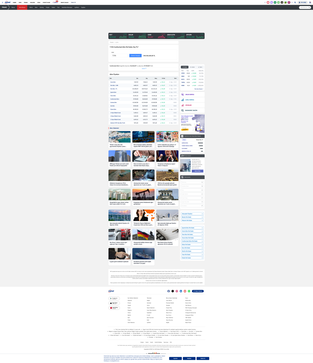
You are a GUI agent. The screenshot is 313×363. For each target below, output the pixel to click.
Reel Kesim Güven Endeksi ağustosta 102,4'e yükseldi (165, 243)
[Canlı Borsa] (278, 2)
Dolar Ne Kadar (186, 244)
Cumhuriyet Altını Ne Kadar (189, 241)
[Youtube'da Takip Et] (185, 291)
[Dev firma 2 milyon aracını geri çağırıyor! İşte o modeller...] (119, 234)
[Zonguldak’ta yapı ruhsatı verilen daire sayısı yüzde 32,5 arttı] (119, 194)
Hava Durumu (169, 320)
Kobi (148, 320)
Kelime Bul (188, 300)
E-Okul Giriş (188, 310)
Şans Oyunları (150, 317)
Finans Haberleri (164, 331)
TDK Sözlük (188, 317)
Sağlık (148, 300)
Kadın (129, 308)
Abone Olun (198, 171)
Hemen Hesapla (135, 55)
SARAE (182, 85)
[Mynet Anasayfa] (7, 2)
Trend (129, 312)
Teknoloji (149, 298)
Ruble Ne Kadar (186, 258)
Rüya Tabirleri (169, 317)
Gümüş (42, 7)
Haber (53, 7)
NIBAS (182, 76)
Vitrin (148, 305)
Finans (129, 303)
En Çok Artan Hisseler (163, 335)
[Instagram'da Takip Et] (177, 291)
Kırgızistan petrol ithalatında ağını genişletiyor (143, 203)
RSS (171, 342)
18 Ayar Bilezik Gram (115, 116)
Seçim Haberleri (151, 308)
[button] (2, 2)
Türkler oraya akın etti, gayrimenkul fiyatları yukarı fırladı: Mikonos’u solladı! (117, 145)
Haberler (130, 300)
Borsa (13, 7)
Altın (36, 7)
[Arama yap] (295, 2)
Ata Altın (112, 106)
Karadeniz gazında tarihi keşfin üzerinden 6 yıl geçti (142, 262)
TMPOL (183, 82)
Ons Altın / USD (114, 85)
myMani (77, 7)
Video (129, 320)
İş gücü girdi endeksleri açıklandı (119, 261)
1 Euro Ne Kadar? (125, 335)
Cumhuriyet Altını (114, 99)
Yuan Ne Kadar (186, 254)
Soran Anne (188, 303)
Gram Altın (113, 82)
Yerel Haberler (131, 322)
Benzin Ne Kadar (186, 217)
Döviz (31, 7)
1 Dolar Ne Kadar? (114, 335)
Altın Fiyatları (169, 310)
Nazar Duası (188, 322)
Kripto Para (169, 308)
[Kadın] (285, 2)
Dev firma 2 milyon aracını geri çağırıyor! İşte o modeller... (118, 243)
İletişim (142, 342)
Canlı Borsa (169, 300)
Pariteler (151, 337)
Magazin (130, 310)
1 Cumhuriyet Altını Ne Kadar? (189, 333)
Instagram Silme (189, 315)
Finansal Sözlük (170, 303)
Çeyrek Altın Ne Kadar (188, 228)
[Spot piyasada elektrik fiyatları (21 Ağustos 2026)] (119, 215)
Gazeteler (149, 312)
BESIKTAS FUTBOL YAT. (186, 151)
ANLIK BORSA (189, 94)
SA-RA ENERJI (184, 148)
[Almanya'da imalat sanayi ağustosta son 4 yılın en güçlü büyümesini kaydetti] (143, 175)
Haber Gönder (198, 291)
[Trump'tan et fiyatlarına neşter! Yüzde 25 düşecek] (167, 156)
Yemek (129, 305)
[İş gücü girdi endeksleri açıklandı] (119, 253)
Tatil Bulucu (188, 305)
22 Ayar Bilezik (146, 333)
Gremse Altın (113, 102)
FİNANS (4, 7)
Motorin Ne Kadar (187, 220)
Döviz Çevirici (187, 177)
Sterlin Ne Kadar (186, 251)
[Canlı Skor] (271, 2)
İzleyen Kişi (198, 139)
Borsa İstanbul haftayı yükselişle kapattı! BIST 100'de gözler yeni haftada (143, 145)
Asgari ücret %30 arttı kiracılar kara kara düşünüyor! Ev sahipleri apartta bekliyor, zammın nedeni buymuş (169, 329)
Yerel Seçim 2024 (174, 331)
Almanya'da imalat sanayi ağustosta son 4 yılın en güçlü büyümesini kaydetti (142, 184)
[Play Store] (114, 298)
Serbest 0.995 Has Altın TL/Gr (117, 123)
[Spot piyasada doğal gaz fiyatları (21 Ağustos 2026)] (167, 215)
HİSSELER (188, 105)
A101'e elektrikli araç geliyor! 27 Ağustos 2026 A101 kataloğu (167, 145)
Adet (112, 52)
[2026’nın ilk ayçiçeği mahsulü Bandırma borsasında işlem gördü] (167, 175)
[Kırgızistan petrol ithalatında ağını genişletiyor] (143, 194)
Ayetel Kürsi (188, 320)
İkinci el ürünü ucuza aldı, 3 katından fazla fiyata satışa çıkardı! (141, 164)
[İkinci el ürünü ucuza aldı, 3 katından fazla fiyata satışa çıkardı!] (143, 156)
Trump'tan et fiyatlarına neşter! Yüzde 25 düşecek (166, 164)
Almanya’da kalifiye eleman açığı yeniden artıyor (143, 243)
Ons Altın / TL (113, 89)
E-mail (148, 315)
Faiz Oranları (159, 337)
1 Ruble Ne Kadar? (137, 335)
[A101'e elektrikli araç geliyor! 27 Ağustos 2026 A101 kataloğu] (167, 137)
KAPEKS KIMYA (185, 143)
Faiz (58, 7)
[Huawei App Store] (114, 308)
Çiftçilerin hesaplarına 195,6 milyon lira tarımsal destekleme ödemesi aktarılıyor (119, 184)
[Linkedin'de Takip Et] (181, 291)
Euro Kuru (168, 315)
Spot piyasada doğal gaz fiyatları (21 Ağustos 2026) (167, 224)
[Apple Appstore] (114, 303)
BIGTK (182, 79)
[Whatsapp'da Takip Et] (189, 291)
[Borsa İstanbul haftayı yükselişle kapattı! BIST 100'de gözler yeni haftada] (143, 137)
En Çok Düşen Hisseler (149, 335)
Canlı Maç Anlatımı (151, 310)
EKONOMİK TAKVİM (191, 110)
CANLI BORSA (189, 100)
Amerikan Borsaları (67, 7)
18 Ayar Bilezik (136, 333)
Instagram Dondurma (190, 312)
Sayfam (83, 7)
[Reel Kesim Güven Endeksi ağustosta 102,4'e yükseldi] (167, 234)
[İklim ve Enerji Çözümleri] (282, 2)
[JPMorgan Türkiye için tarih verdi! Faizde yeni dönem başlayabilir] (119, 156)
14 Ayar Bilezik (126, 333)
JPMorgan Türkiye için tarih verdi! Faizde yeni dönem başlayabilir (119, 164)
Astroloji (149, 303)
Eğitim (129, 315)
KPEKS (183, 73)
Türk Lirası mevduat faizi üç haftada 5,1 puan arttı (127, 329)
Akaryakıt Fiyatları (187, 213)
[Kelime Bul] (275, 2)
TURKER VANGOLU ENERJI (187, 145)
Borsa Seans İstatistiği (171, 298)
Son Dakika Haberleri (133, 298)
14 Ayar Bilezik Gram (115, 112)
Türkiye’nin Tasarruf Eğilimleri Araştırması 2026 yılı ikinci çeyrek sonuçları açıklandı (143, 224)
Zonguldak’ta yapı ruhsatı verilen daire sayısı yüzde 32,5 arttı (119, 203)
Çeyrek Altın (113, 92)
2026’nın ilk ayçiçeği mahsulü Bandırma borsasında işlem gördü (167, 184)
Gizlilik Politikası (158, 342)
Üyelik (151, 342)
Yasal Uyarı (166, 342)
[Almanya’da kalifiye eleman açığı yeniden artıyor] (143, 234)
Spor (129, 317)
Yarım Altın (113, 95)
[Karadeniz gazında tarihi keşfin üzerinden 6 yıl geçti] (143, 253)
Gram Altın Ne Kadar (188, 231)
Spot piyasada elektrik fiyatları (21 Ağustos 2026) (119, 224)
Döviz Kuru (198, 335)
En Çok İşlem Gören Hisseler (178, 335)
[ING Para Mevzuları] (289, 2)
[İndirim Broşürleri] (268, 2)
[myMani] (55, 2)
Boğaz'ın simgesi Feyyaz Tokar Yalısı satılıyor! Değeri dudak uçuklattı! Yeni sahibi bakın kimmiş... (133, 331)
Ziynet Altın (113, 109)
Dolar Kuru (169, 312)
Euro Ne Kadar (186, 248)
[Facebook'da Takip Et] (168, 291)
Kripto (47, 7)
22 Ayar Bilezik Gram (115, 119)
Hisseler (168, 305)
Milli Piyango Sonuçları (191, 308)
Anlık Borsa (22, 7)
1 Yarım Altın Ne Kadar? (173, 333)
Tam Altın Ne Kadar (187, 234)
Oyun (186, 298)
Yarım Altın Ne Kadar (188, 238)
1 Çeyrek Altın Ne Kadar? (158, 333)
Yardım (147, 342)
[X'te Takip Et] (172, 291)
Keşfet (167, 322)
